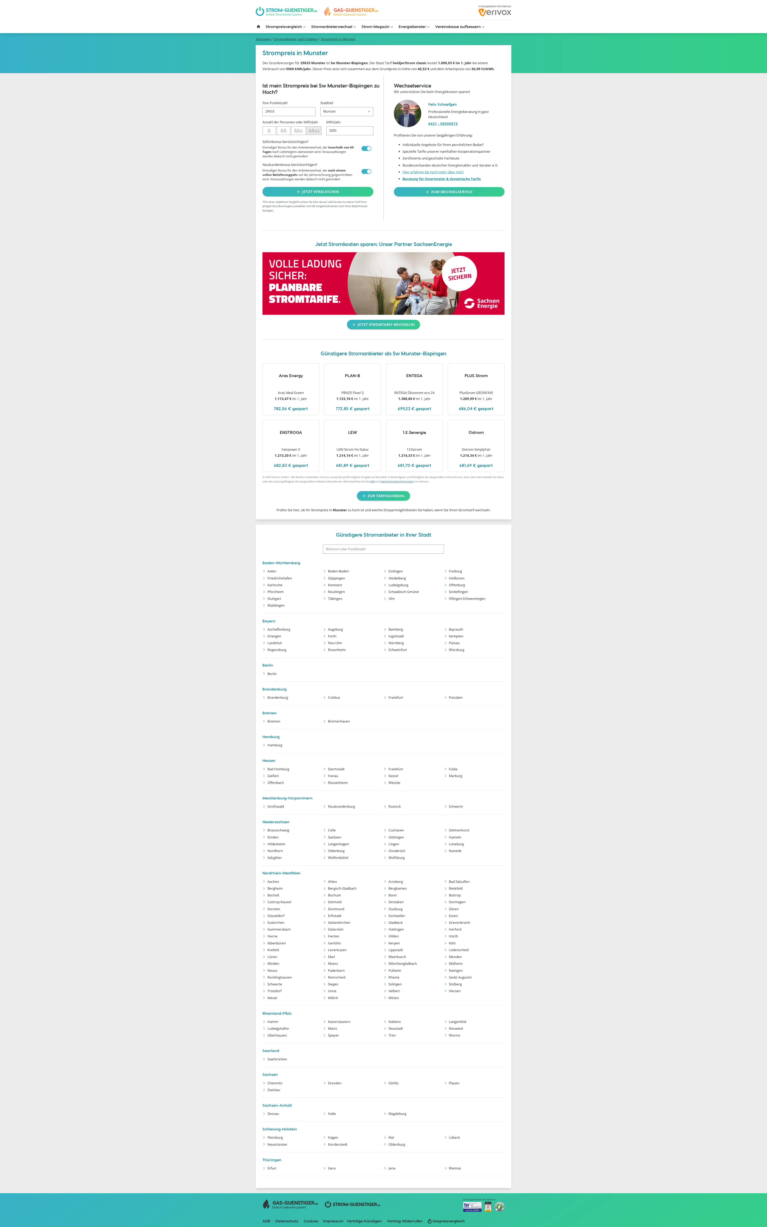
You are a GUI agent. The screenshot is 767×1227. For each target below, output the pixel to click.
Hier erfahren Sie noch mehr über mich (433, 172)
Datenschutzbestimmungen (397, 481)
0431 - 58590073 (443, 124)
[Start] (351, 11)
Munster (338, 39)
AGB (372, 481)
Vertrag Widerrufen (405, 1221)
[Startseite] (258, 27)
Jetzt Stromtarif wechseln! (386, 324)
